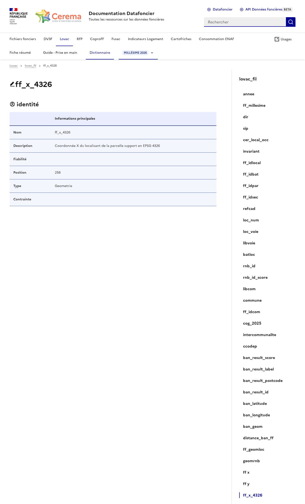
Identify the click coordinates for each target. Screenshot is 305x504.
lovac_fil (30, 66)
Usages (286, 39)
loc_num (251, 220)
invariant (251, 151)
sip (245, 128)
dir (245, 117)
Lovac (64, 39)
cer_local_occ (256, 140)
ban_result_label (258, 369)
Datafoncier (223, 9)
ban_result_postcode (263, 380)
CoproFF (97, 39)
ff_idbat (251, 174)
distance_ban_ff (258, 438)
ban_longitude (256, 415)
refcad (249, 208)
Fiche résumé (20, 52)
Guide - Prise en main (60, 52)
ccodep (250, 346)
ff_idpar (251, 185)
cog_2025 (252, 323)
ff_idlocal (252, 163)
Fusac (116, 39)
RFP (79, 39)
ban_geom (253, 426)
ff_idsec (250, 197)
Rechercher (290, 22)
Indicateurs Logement (145, 39)
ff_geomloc (253, 449)
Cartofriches (181, 39)
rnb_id (249, 266)
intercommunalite (259, 335)
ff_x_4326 (252, 495)
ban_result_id (256, 392)
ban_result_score (259, 357)
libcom (249, 289)
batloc (249, 254)
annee (248, 94)
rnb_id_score (255, 277)
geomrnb (251, 461)
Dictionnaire (100, 52)
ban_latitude (255, 403)
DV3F (48, 39)
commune (252, 300)
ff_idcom (251, 312)
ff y (246, 484)
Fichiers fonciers (23, 39)
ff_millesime (254, 105)
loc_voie (250, 231)
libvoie (249, 243)
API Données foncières (268, 9)
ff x (246, 472)
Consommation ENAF (216, 39)
